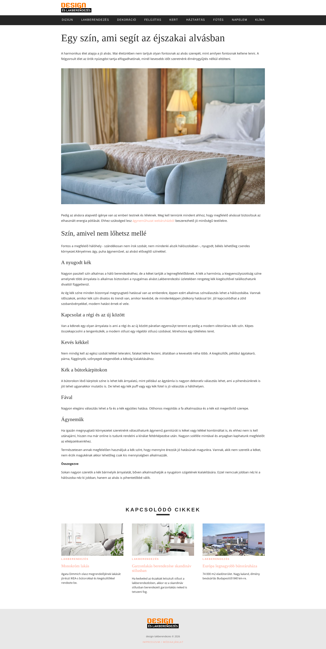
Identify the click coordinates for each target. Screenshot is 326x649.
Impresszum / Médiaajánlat (163, 642)
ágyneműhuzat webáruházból (153, 221)
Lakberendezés (74, 559)
